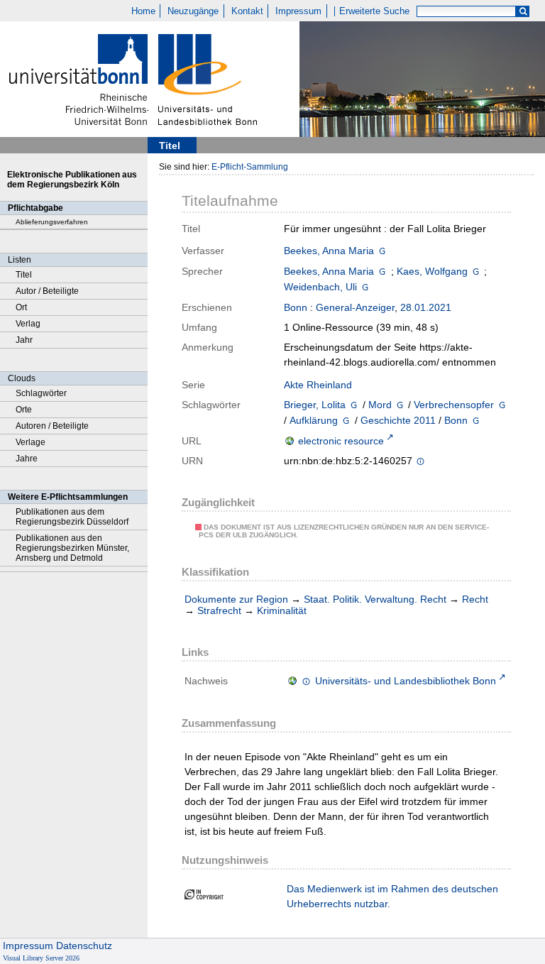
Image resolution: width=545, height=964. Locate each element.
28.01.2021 (425, 307)
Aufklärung (314, 420)
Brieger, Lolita (315, 404)
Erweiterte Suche (374, 11)
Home (143, 11)
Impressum (298, 11)
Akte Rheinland (318, 384)
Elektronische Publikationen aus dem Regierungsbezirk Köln (72, 180)
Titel (24, 275)
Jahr (24, 340)
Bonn (295, 307)
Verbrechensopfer (454, 404)
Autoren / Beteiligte (52, 426)
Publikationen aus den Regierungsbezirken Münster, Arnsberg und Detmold (72, 548)
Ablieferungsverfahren (52, 222)
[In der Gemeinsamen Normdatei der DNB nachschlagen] (382, 250)
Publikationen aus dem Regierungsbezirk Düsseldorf (72, 517)
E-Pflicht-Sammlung (249, 167)
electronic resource (341, 441)
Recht (475, 599)
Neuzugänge (193, 11)
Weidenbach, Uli (320, 286)
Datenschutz (84, 945)
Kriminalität (282, 610)
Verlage (30, 442)
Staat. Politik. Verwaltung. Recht (375, 599)
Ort (21, 307)
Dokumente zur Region (236, 599)
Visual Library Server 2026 (41, 958)
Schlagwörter (41, 393)
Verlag (28, 324)
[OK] (523, 11)
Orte (24, 410)
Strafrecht (219, 610)
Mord (380, 404)
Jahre (27, 459)
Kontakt (247, 11)
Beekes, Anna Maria (329, 250)
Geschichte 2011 (398, 420)
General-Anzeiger (355, 307)
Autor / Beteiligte (47, 291)
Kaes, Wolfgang (432, 271)
